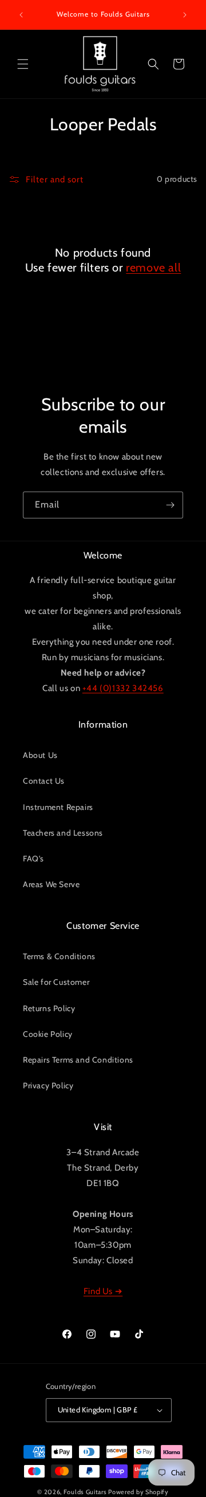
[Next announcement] (184, 14)
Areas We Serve (51, 884)
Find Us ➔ (103, 1291)
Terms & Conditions (59, 956)
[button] (22, 64)
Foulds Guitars (85, 1492)
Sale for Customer (56, 982)
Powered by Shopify (138, 1492)
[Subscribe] (170, 505)
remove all (153, 267)
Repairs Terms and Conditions (78, 1060)
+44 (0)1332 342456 (123, 688)
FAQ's (33, 858)
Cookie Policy (48, 1034)
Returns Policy (49, 1008)
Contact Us (44, 781)
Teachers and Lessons (63, 833)
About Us (40, 755)
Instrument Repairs (58, 807)
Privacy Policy (48, 1085)
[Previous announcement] (21, 14)
